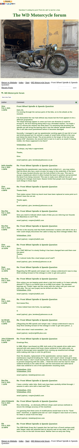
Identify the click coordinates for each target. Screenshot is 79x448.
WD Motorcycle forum (40, 82)
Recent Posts (7, 88)
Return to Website (9, 82)
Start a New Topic (6, 97)
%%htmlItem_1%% (24, 145)
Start (27, 82)
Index (21, 82)
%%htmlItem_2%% (24, 371)
